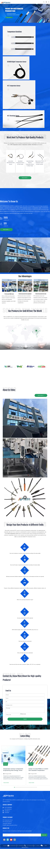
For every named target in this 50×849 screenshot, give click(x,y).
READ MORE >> (25, 177)
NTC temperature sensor (13, 533)
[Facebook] (4, 839)
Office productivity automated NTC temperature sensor (41, 163)
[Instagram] (14, 839)
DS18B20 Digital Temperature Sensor (16, 61)
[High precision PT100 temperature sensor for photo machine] (12, 156)
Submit (25, 719)
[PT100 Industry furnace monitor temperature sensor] (22, 156)
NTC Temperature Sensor (13, 85)
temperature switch (37, 207)
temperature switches (26, 144)
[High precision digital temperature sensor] (31, 156)
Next (45, 161)
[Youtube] (11, 839)
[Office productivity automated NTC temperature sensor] (41, 156)
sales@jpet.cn (7, 810)
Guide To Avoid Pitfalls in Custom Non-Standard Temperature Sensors (38, 770)
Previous (5, 161)
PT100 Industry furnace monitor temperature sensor (22, 163)
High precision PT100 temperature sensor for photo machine (12, 163)
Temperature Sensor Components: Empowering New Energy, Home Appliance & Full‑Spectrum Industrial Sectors (13, 771)
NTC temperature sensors (16, 144)
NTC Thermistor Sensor (13, 116)
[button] (14, 787)
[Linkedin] (7, 839)
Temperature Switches (14, 31)
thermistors (34, 144)
